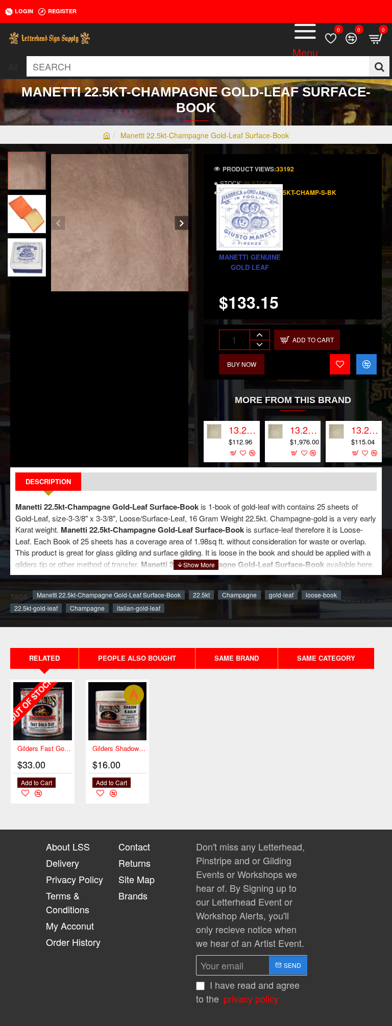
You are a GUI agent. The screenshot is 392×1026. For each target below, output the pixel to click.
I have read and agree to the (248, 991)
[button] (58, 223)
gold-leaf (281, 594)
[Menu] (305, 38)
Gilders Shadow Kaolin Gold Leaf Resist (119, 748)
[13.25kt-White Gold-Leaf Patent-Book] (336, 431)
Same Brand (236, 658)
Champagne (239, 594)
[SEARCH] (379, 66)
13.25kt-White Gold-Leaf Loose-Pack (303, 430)
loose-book (321, 594)
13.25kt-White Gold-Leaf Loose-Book (242, 430)
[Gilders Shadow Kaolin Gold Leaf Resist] (117, 711)
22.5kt (201, 594)
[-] (260, 344)
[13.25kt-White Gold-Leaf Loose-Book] (214, 431)
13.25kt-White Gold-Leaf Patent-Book (365, 430)
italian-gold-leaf (138, 608)
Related (44, 658)
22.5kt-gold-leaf (36, 608)
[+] (260, 335)
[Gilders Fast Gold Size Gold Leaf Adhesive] (42, 711)
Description (48, 481)
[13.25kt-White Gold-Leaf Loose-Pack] (275, 431)
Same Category (326, 658)
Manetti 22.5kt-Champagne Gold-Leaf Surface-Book (109, 594)
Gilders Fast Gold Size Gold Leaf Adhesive (44, 748)
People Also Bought (137, 658)
